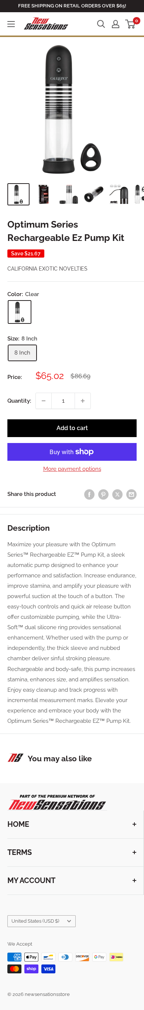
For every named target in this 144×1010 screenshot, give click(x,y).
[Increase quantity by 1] (82, 401)
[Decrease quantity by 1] (43, 401)
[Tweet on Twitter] (117, 494)
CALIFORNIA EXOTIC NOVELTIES (47, 269)
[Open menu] (11, 24)
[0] (130, 24)
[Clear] (19, 312)
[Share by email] (131, 494)
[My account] (115, 24)
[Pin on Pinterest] (103, 494)
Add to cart (72, 428)
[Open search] (101, 24)
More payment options (72, 469)
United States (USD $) (35, 921)
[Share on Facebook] (89, 494)
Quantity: (19, 400)
